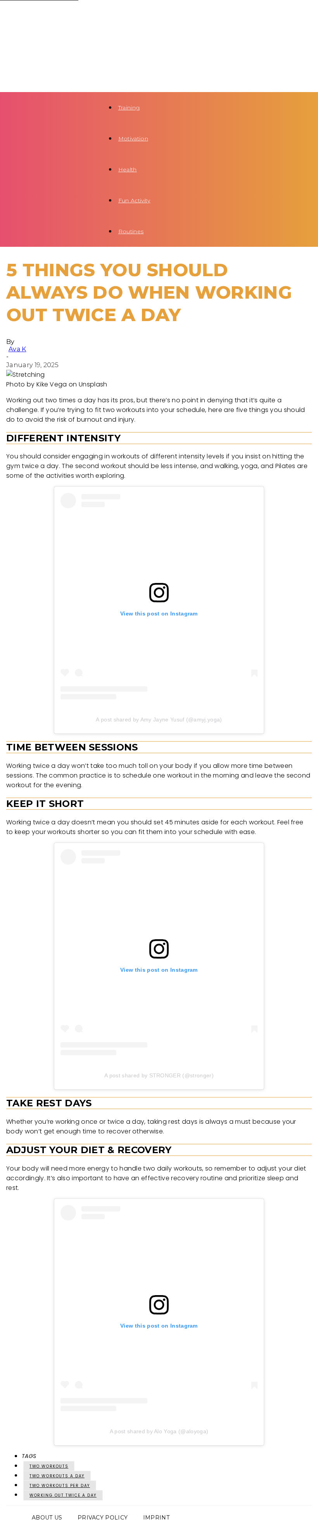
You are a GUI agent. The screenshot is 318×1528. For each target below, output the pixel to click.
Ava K (17, 349)
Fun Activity (134, 200)
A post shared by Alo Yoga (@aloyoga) (159, 1431)
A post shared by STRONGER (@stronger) (159, 1075)
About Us (47, 1517)
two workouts (48, 1466)
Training (129, 107)
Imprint (156, 1517)
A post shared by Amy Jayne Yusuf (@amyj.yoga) (159, 719)
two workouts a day (57, 1476)
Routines (131, 231)
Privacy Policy (103, 1517)
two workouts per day (59, 1486)
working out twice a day (63, 1495)
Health (127, 169)
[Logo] (45, 15)
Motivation (133, 138)
